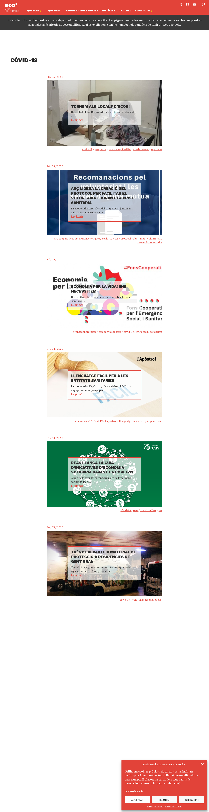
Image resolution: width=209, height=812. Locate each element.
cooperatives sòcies (82, 10)
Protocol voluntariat (133, 238)
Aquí (85, 24)
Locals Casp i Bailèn (120, 149)
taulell (125, 10)
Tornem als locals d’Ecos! (100, 106)
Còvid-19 (87, 149)
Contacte (143, 10)
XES (160, 510)
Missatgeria (146, 599)
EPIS (134, 599)
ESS (116, 238)
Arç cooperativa (63, 238)
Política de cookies (155, 806)
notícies (108, 10)
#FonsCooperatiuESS (84, 332)
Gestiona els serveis (134, 791)
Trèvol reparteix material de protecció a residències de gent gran (103, 557)
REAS (135, 510)
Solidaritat (156, 332)
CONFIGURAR (191, 799)
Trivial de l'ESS (148, 510)
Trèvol (158, 599)
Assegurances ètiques (87, 238)
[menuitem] (35, 11)
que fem (54, 10)
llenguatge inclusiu (151, 421)
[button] (202, 764)
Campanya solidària (110, 332)
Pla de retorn (141, 149)
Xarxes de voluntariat (149, 242)
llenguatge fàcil (128, 421)
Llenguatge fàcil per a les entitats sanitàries (99, 378)
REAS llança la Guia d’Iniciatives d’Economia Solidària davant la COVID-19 (102, 468)
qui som (33, 10)
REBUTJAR (164, 799)
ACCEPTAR (137, 799)
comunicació (82, 421)
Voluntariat (154, 238)
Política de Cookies (173, 806)
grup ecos (100, 149)
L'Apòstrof (111, 421)
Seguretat (156, 149)
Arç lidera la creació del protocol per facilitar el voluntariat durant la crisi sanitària (102, 195)
